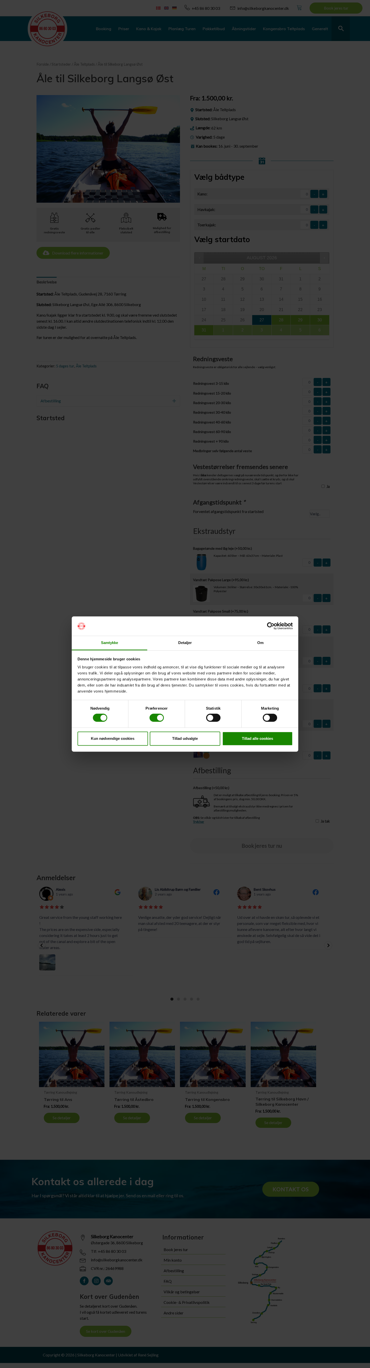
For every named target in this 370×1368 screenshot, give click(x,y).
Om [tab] (260, 642)
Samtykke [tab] (109, 642)
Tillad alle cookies (257, 738)
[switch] (157, 718)
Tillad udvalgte (185, 738)
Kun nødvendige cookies (112, 738)
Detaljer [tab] (185, 642)
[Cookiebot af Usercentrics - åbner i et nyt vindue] (271, 626)
